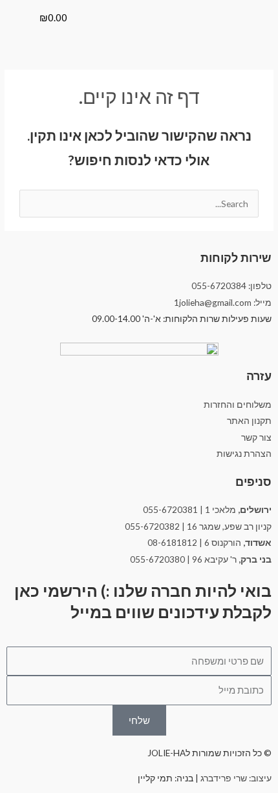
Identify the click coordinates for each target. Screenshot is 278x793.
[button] (17, 12)
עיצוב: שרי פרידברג (236, 777)
